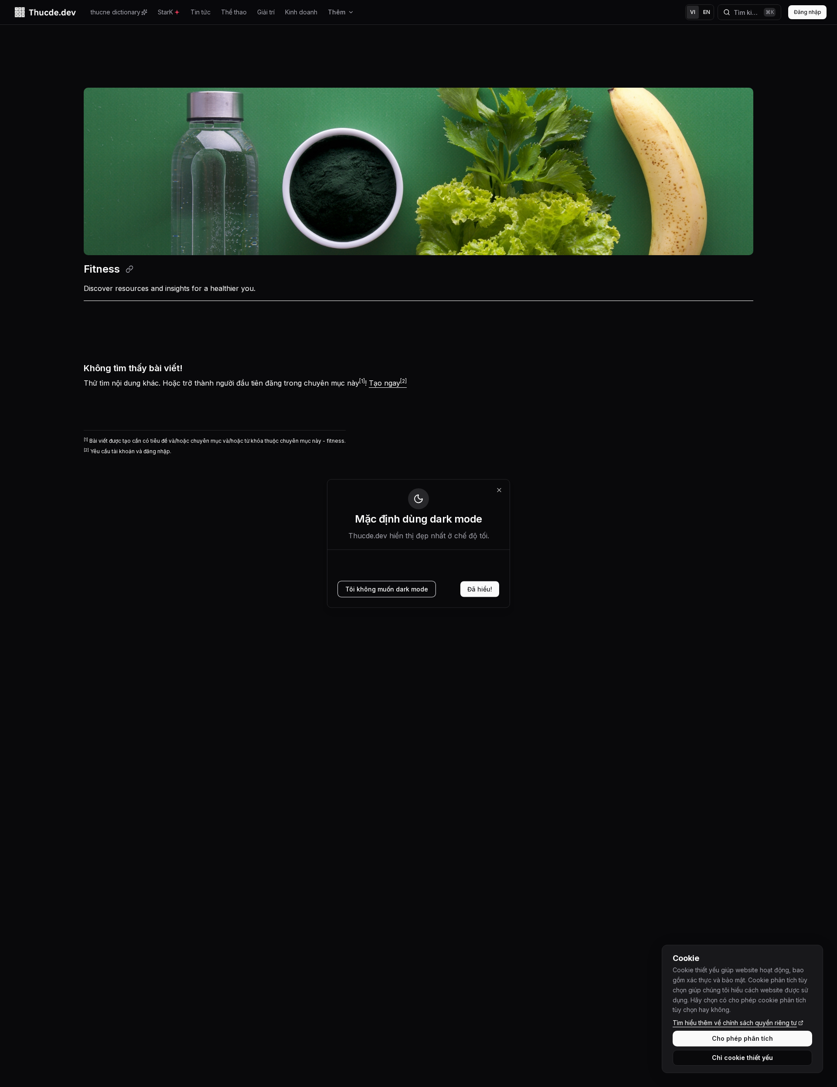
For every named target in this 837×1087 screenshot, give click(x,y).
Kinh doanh (301, 12)
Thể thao (234, 12)
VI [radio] (692, 12)
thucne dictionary (115, 12)
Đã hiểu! (479, 589)
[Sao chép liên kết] (129, 269)
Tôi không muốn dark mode (386, 589)
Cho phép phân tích (742, 1038)
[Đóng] (499, 490)
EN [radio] (706, 12)
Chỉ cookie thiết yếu (742, 1057)
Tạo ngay (388, 383)
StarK (165, 12)
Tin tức (201, 12)
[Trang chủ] (45, 12)
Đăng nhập (807, 12)
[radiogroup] (699, 12)
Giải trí (266, 12)
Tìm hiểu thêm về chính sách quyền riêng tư (735, 1022)
